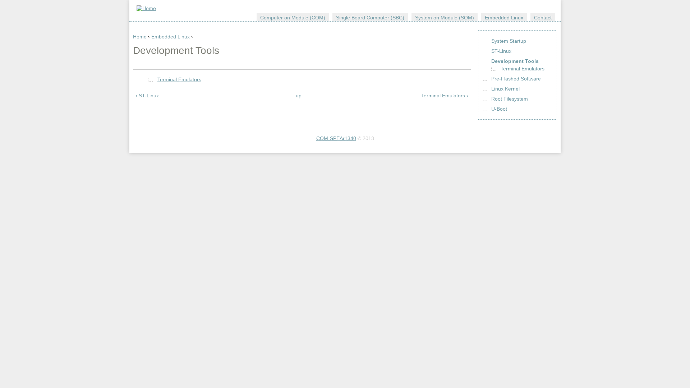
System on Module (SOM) (444, 17)
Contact (543, 17)
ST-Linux (501, 51)
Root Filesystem (509, 99)
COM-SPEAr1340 (336, 138)
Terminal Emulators (179, 79)
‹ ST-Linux (147, 95)
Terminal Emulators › (444, 95)
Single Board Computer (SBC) (370, 17)
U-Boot (499, 109)
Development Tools (515, 61)
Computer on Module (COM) (292, 17)
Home (140, 37)
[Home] (146, 8)
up (299, 95)
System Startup (508, 41)
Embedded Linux (170, 37)
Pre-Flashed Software (516, 79)
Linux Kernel (505, 89)
